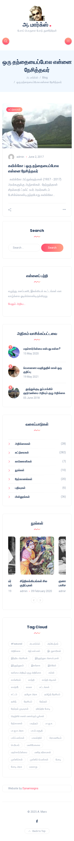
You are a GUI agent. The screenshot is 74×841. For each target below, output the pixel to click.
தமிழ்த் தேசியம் (52, 694)
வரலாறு (33, 766)
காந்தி (31, 680)
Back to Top (39, 831)
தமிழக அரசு (30, 694)
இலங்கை (35, 665)
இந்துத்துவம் (17, 665)
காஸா (29, 687)
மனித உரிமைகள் (43, 752)
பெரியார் (15, 745)
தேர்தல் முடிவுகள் (19, 708)
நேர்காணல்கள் (23, 479)
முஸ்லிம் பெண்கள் (39, 759)
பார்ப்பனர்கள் (17, 737)
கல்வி (51, 672)
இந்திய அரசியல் (19, 658)
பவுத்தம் (34, 723)
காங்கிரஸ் (16, 680)
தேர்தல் (43, 701)
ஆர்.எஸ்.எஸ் (34, 651)
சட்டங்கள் (44, 687)
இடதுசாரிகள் (54, 651)
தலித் (14, 701)
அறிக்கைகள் (22, 443)
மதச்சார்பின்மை (19, 752)
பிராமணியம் (55, 737)
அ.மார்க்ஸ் (35, 643)
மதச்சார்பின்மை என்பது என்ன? (42, 349)
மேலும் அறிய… (16, 304)
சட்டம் (14, 694)
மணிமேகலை (33, 745)
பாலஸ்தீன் (37, 737)
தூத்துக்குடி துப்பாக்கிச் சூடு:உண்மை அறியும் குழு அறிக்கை (44, 391)
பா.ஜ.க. (49, 723)
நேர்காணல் (16, 723)
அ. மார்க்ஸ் (37, 24)
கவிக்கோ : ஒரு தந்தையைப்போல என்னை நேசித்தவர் (33, 168)
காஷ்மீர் (15, 687)
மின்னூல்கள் (22, 497)
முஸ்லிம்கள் (17, 759)
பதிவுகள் (20, 488)
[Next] (40, 600)
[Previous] (34, 600)
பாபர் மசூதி (37, 730)
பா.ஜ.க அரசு (17, 730)
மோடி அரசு (16, 766)
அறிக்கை (15, 651)
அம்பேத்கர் (52, 643)
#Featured (16, 643)
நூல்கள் (19, 470)
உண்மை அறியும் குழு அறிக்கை (26, 672)
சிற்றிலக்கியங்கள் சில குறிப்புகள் (33, 583)
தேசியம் (28, 701)
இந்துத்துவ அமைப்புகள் (47, 658)
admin (20, 156)
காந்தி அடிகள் (49, 680)
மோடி (58, 759)
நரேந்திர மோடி (43, 708)
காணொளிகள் (23, 461)
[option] (37, 565)
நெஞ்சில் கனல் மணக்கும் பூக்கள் (27, 716)
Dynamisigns (30, 788)
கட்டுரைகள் (14, 109)
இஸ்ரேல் (52, 665)
